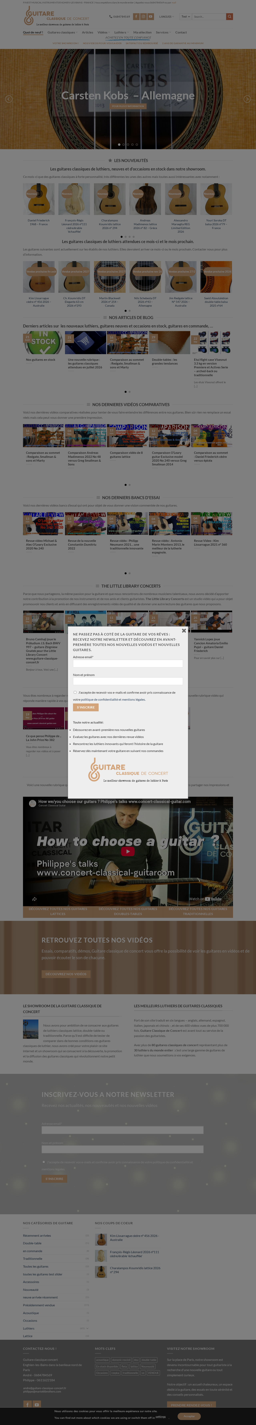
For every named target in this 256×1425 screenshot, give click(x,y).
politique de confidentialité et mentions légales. (113, 699)
